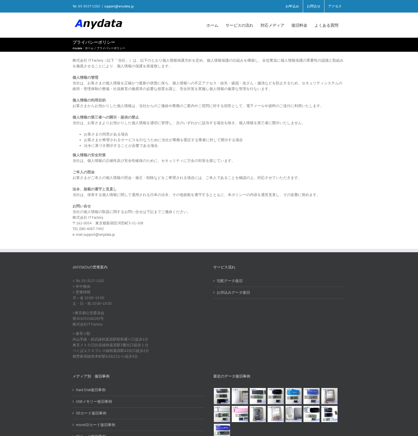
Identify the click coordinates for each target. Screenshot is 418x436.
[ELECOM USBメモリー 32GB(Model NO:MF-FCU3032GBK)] (311, 414)
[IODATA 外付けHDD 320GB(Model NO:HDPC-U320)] (239, 396)
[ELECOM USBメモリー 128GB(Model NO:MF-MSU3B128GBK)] (257, 396)
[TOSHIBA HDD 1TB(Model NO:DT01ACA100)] (329, 396)
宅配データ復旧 (230, 280)
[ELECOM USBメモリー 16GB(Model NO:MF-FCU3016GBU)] (275, 396)
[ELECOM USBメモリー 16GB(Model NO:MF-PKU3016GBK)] (329, 414)
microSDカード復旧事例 (95, 424)
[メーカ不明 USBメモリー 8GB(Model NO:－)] (239, 414)
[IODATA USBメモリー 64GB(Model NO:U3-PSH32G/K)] (221, 396)
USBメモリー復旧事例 (94, 401)
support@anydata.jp (119, 6)
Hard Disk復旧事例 (90, 389)
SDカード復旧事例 (91, 413)
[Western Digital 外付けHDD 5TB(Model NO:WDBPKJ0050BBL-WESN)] (293, 414)
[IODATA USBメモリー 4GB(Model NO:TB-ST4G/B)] (311, 396)
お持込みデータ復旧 (233, 292)
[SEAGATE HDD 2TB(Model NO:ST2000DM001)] (257, 414)
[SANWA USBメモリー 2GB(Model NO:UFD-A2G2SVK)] (221, 414)
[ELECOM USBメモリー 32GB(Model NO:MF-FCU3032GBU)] (293, 396)
